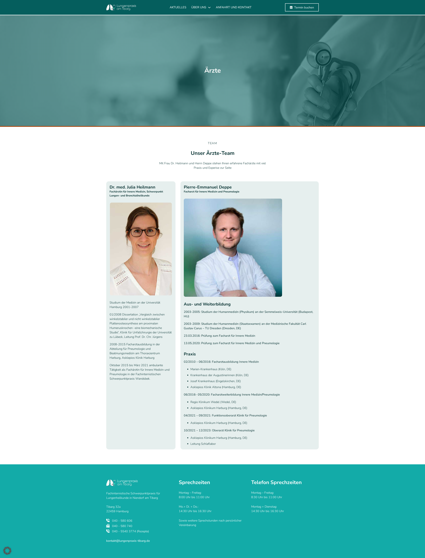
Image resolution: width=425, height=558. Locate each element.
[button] (7, 550)
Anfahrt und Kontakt (234, 7)
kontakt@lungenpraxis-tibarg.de (128, 541)
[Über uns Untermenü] (209, 7)
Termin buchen (304, 7)
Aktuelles (178, 7)
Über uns (198, 7)
